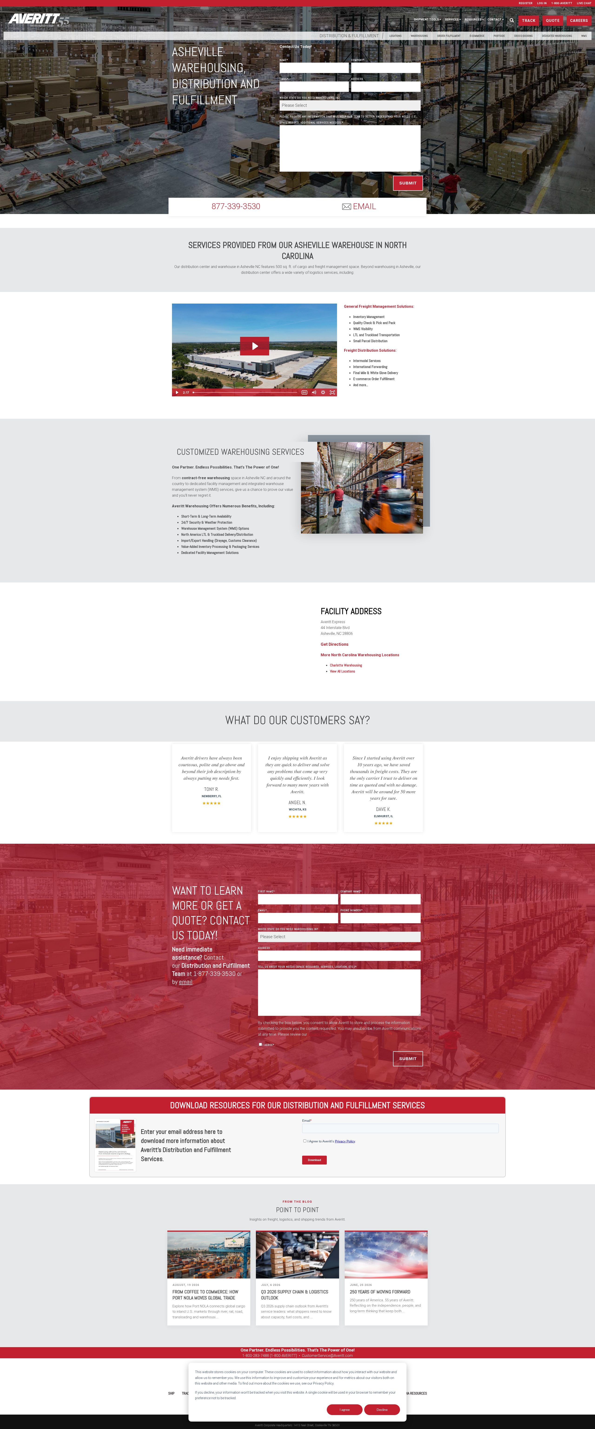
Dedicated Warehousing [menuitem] (557, 36)
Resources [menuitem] (473, 19)
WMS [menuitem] (584, 36)
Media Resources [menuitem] (414, 1393)
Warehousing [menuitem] (419, 36)
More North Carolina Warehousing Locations (360, 655)
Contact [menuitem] (494, 19)
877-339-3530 (236, 206)
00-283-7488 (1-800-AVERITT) (273, 1355)
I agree (345, 1410)
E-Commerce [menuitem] (477, 36)
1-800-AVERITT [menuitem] (561, 3)
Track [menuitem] (186, 1393)
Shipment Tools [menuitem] (426, 19)
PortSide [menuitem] (499, 36)
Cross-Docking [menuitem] (523, 36)
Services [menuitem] (452, 19)
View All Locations (342, 671)
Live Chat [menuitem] (584, 3)
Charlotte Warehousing (346, 665)
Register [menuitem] (525, 3)
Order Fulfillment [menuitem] (448, 36)
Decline (382, 1410)
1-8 (245, 1355)
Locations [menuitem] (395, 36)
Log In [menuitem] (542, 3)
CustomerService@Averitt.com (327, 1355)
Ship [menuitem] (171, 1393)
